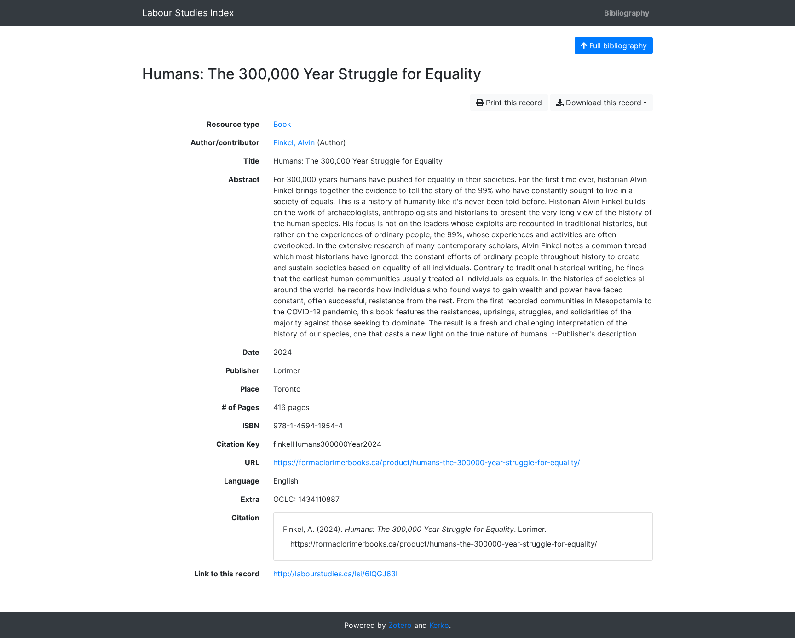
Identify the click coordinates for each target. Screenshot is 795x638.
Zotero (400, 625)
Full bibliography (617, 45)
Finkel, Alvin (294, 142)
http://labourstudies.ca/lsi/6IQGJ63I (335, 573)
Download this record (602, 102)
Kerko (439, 625)
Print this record (513, 102)
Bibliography (626, 12)
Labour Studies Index (188, 12)
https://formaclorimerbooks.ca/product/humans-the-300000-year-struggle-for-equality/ (426, 462)
